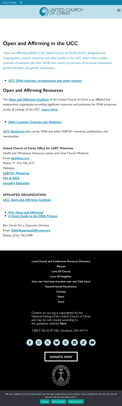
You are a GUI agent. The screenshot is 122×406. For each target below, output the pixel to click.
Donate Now (61, 356)
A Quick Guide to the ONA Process (32, 215)
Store (61, 301)
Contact (61, 291)
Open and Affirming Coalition (29, 99)
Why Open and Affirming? (26, 212)
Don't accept (59, 401)
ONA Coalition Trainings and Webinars (35, 121)
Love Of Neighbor (61, 276)
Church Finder (10, 2)
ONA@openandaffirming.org (30, 230)
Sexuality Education (16, 183)
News (61, 296)
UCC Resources (14, 131)
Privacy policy (75, 401)
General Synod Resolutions (61, 286)
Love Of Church (61, 271)
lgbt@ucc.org (20, 158)
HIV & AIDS (11, 178)
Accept (44, 401)
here (63, 323)
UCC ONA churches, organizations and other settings (45, 80)
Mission (61, 266)
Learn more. (50, 109)
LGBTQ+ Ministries (16, 173)
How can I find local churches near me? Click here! (61, 281)
